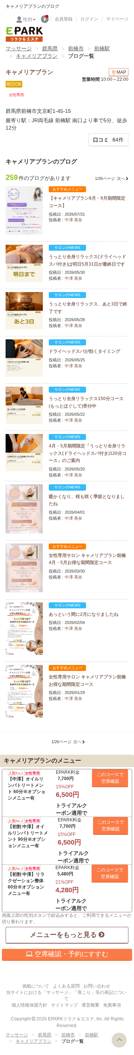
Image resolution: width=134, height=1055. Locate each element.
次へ (121, 178)
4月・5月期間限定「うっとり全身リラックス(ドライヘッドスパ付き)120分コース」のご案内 (88, 453)
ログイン (89, 19)
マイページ (117, 19)
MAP (121, 72)
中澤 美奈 (73, 220)
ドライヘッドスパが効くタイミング (84, 351)
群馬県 (50, 48)
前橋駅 (102, 48)
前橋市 (76, 48)
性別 (27, 19)
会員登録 (64, 19)
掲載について (35, 986)
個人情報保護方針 (29, 1005)
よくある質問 (66, 986)
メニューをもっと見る (64, 934)
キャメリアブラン (37, 56)
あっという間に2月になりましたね (83, 614)
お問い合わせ (96, 986)
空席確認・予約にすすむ (70, 954)
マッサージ (19, 48)
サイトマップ (64, 1005)
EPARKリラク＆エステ (24, 34)
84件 (108, 140)
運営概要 (90, 1005)
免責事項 (112, 1005)
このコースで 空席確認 (110, 778)
